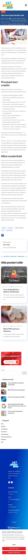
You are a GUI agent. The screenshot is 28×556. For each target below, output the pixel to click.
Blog (3, 11)
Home (2, 22)
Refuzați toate (14, 548)
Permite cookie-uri (14, 552)
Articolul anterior (10, 256)
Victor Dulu (5, 18)
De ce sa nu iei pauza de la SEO (16, 397)
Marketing (3, 439)
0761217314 (13, 507)
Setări (14, 544)
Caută (2, 370)
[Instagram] (12, 482)
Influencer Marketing (6, 437)
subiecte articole (19, 227)
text (3, 230)
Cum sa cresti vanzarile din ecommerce (15, 412)
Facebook (2, 235)
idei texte (10, 227)
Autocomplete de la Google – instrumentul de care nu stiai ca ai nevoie (17, 405)
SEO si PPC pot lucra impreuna (11, 330)
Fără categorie (4, 434)
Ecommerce (4, 431)
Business (3, 426)
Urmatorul (21, 256)
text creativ (9, 230)
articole (4, 227)
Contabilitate (4, 429)
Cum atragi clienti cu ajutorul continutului (11, 290)
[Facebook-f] (9, 482)
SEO (2, 442)
